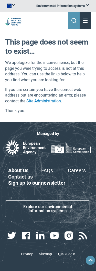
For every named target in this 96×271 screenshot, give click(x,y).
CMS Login (66, 254)
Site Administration (43, 101)
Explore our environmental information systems (47, 208)
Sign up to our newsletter (36, 183)
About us (18, 170)
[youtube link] (55, 236)
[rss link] (83, 236)
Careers (77, 170)
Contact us (20, 177)
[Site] (14, 21)
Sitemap (45, 254)
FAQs (47, 170)
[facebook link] (26, 236)
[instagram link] (69, 236)
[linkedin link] (40, 236)
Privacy (27, 254)
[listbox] (62, 6)
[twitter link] (12, 236)
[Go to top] (90, 260)
